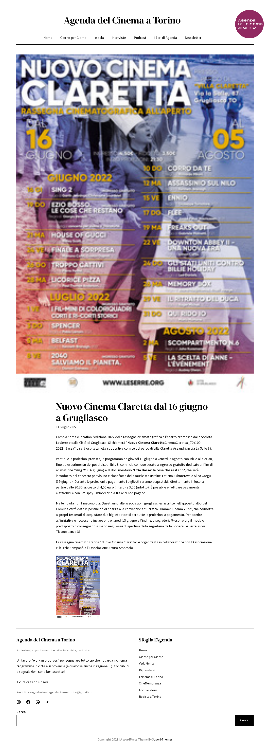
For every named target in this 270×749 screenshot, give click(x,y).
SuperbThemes (162, 739)
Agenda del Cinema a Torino (122, 20)
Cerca (21, 712)
